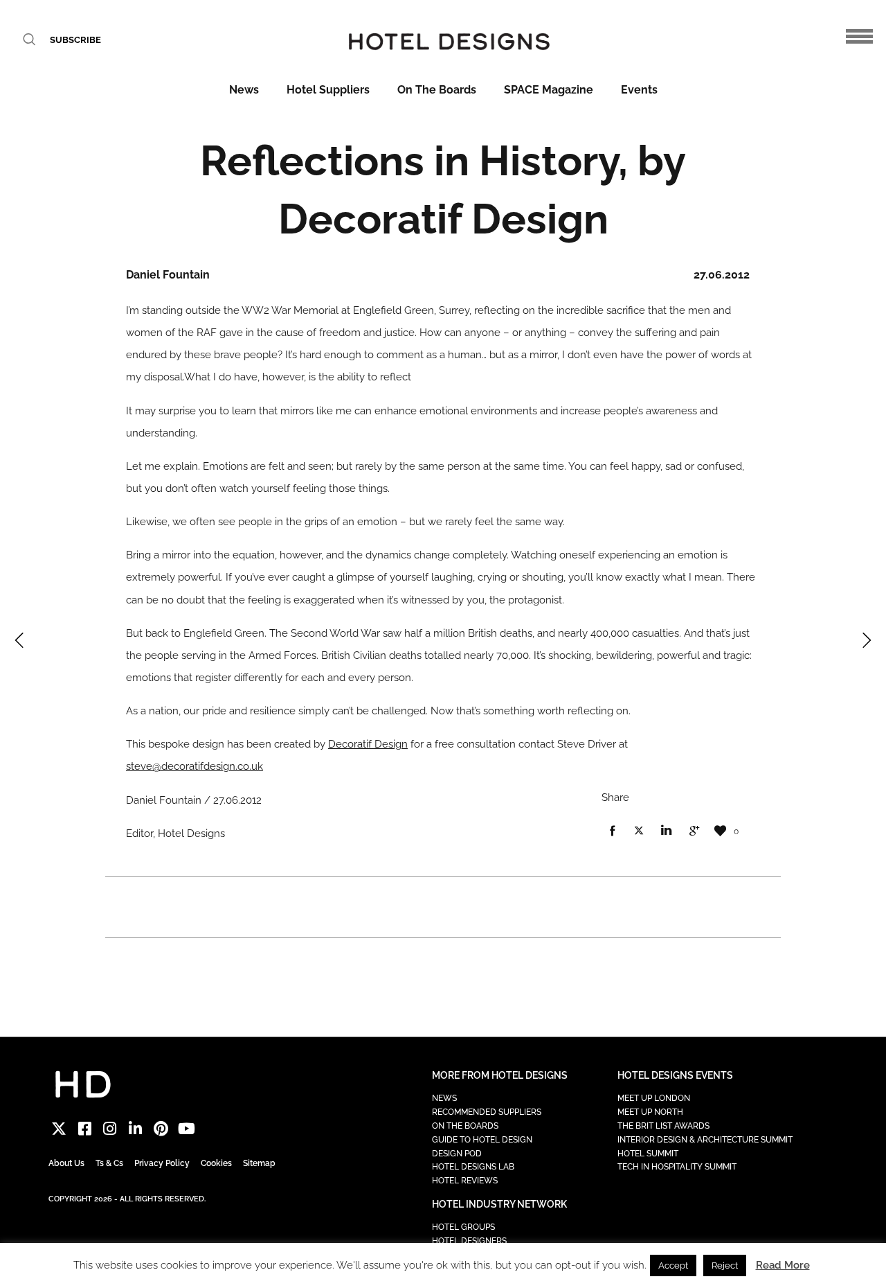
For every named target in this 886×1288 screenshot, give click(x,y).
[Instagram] (110, 1128)
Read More (783, 1265)
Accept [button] (673, 1265)
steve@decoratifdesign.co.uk (194, 766)
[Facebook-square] (85, 1128)
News (244, 89)
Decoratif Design (368, 744)
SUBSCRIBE (75, 40)
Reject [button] (725, 1265)
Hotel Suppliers (328, 89)
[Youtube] (186, 1128)
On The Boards (436, 89)
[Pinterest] (161, 1128)
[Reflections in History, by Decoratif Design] (612, 831)
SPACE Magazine (548, 89)
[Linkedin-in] (135, 1128)
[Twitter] (59, 1128)
